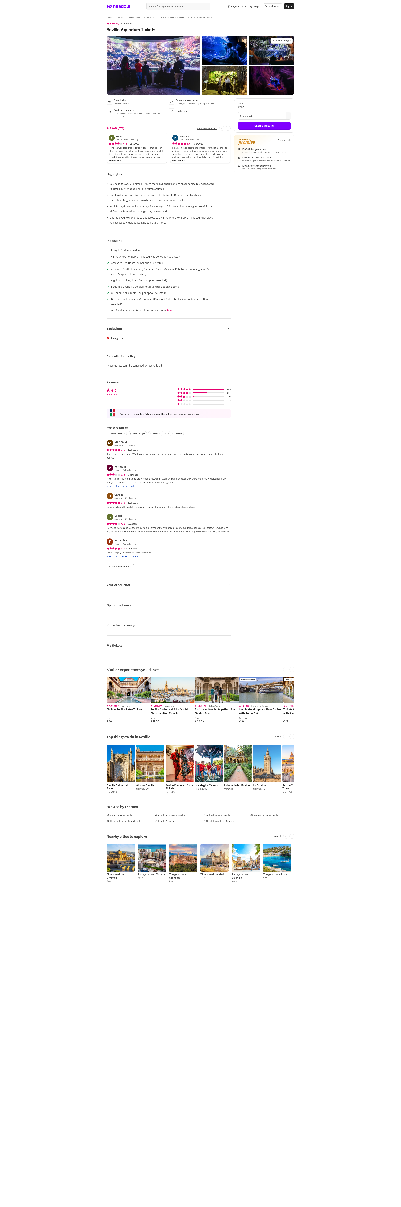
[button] (153, 65)
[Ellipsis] (155, 18)
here (169, 310)
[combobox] (178, 6)
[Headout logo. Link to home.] (118, 6)
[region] (129, 690)
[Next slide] (228, 128)
